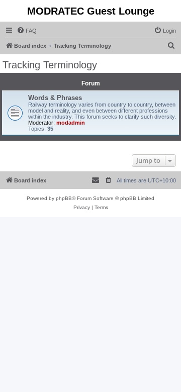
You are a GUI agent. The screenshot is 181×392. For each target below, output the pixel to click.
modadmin (70, 123)
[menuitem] (27, 31)
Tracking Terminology (50, 64)
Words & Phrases (55, 98)
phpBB (64, 198)
